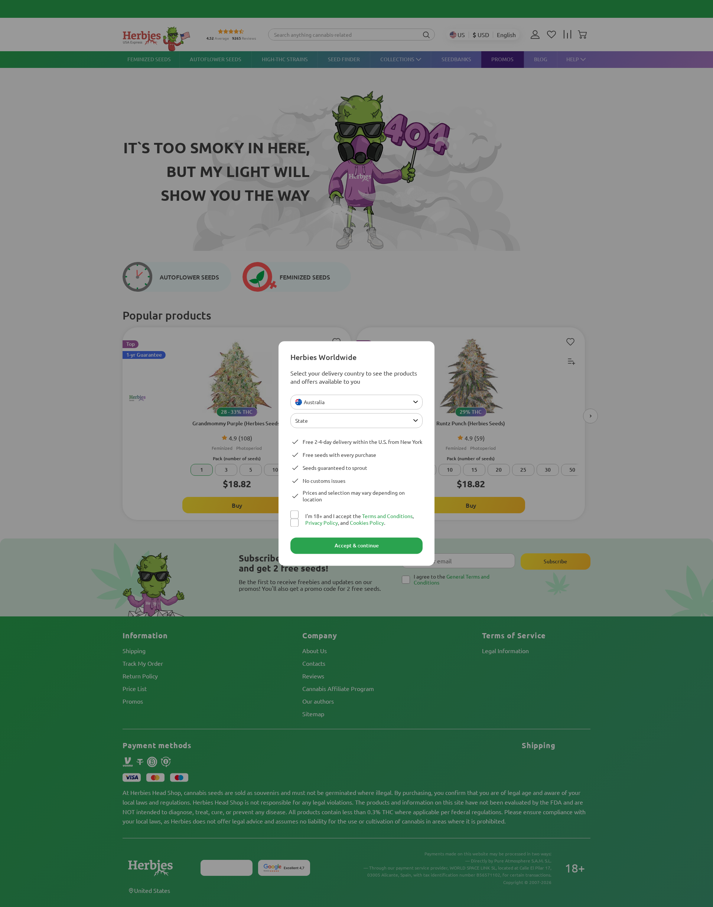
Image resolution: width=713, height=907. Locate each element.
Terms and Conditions (387, 516)
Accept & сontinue (357, 545)
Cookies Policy (367, 523)
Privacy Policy (321, 523)
